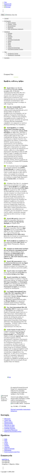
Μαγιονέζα (7, 418)
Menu (2, 14)
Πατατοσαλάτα (8, 423)
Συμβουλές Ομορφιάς (14, 55)
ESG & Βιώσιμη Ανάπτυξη (15, 29)
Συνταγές (6, 58)
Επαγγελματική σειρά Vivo (12, 452)
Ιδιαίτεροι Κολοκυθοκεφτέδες (12, 431)
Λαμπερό (7, 447)
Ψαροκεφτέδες (8, 422)
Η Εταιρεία (7, 21)
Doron (9, 35)
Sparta (9, 41)
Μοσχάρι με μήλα (9, 425)
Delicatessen (7, 450)
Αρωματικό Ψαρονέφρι (10, 430)
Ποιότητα (10, 27)
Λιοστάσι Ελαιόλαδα (14, 39)
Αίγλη (9, 46)
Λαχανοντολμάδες (9, 426)
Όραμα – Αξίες (12, 24)
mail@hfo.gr (5, 459)
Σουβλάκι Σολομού (9, 428)
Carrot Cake (7, 420)
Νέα (5, 2)
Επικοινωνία (7, 4)
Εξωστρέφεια (11, 26)
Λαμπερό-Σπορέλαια (14, 47)
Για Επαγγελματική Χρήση (15, 49)
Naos (9, 43)
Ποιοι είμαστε (12, 22)
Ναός (5, 440)
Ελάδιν (10, 38)
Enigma (10, 33)
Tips (5, 52)
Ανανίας (10, 36)
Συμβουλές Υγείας (13, 53)
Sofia (9, 44)
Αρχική (6, 18)
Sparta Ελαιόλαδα (9, 448)
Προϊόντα (7, 32)
